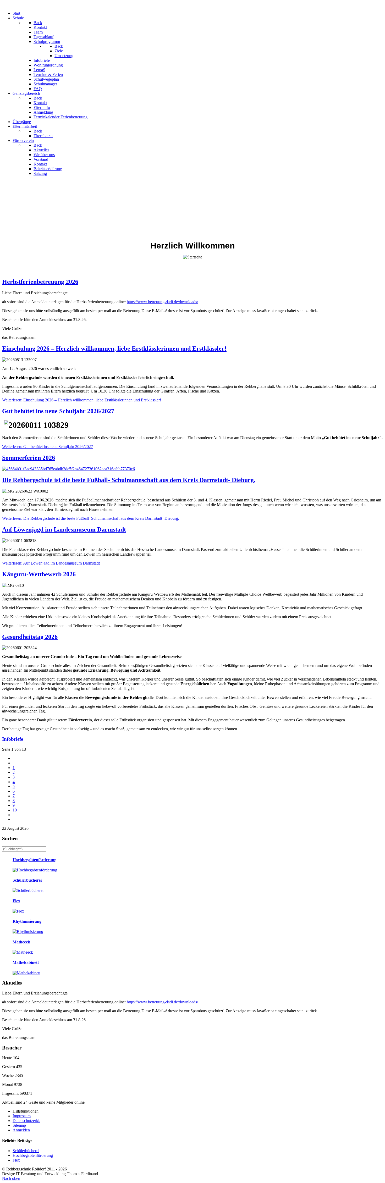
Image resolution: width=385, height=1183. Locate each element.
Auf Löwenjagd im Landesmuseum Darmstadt (64, 529)
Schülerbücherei (27, 880)
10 (15, 810)
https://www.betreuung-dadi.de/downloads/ (162, 302)
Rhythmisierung (27, 921)
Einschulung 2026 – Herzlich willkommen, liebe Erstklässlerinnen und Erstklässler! (114, 348)
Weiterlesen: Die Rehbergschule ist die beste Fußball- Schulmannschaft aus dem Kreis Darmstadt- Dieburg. (90, 518)
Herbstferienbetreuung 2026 (40, 281)
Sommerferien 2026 (28, 457)
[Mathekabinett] (26, 973)
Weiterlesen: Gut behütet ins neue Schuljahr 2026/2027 (47, 446)
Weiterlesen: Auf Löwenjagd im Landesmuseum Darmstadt (51, 563)
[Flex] (18, 911)
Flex (16, 901)
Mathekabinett (26, 962)
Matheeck (21, 942)
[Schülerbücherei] (28, 890)
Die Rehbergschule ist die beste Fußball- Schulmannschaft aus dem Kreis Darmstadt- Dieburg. (128, 480)
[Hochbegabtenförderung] (35, 870)
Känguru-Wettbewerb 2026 (39, 574)
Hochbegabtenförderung (34, 860)
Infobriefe (12, 739)
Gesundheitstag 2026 (30, 636)
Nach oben (11, 1178)
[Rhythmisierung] (28, 931)
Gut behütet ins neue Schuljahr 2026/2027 (58, 411)
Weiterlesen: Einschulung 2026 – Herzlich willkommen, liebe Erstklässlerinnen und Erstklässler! (81, 400)
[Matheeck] (23, 952)
